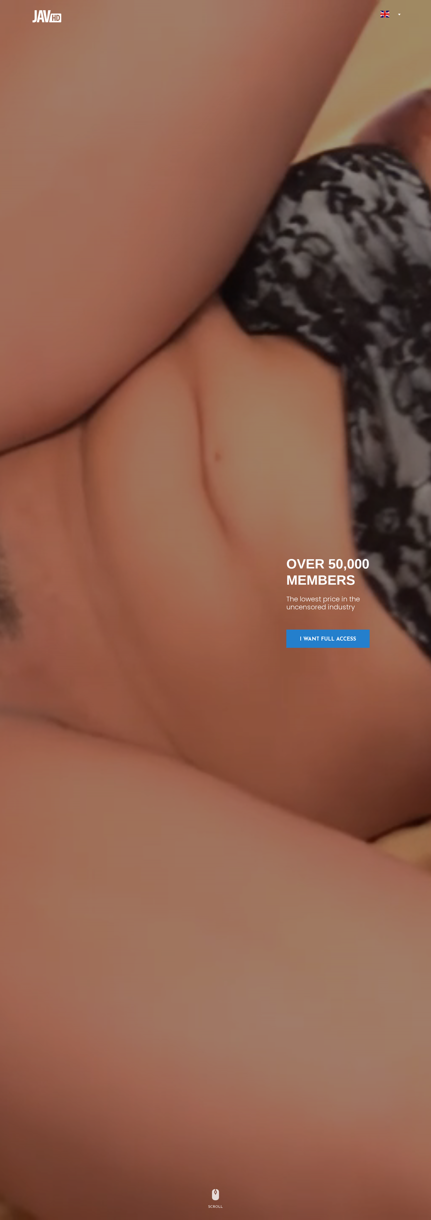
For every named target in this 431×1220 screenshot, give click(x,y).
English (385, 14)
